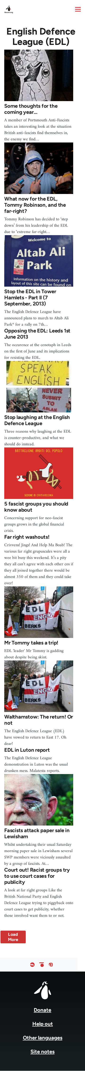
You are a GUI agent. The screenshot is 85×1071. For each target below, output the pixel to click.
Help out (42, 1024)
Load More (13, 937)
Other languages (42, 1038)
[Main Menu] (78, 9)
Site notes (42, 1051)
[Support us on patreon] (41, 964)
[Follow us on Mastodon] (51, 964)
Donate (42, 1010)
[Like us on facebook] (32, 964)
